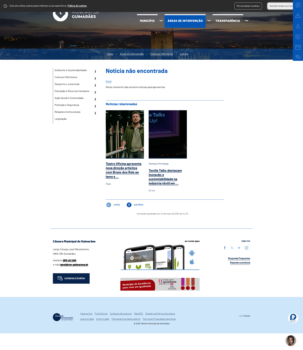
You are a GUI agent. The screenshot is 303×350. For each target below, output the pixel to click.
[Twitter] (232, 247)
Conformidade (102, 319)
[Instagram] (246, 247)
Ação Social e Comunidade (69, 98)
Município (147, 21)
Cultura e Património (161, 54)
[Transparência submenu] (246, 21)
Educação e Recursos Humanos (72, 91)
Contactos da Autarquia (121, 314)
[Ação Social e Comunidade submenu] (95, 99)
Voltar (117, 204)
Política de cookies (77, 6)
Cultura (184, 54)
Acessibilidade (87, 319)
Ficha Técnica (101, 314)
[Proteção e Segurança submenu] (95, 106)
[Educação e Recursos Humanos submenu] (95, 92)
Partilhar (138, 204)
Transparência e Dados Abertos (125, 319)
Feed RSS (138, 314)
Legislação (61, 119)
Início (110, 54)
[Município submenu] (161, 21)
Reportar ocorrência (240, 263)
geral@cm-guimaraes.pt (74, 264)
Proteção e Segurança (67, 105)
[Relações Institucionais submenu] (95, 113)
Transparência (228, 21)
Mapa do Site (86, 314)
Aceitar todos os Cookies (283, 6)
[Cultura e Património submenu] (95, 78)
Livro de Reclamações (63, 317)
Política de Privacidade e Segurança (159, 319)
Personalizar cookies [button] (248, 6)
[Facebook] (224, 247)
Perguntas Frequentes (239, 258)
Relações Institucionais (67, 112)
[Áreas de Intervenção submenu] (209, 21)
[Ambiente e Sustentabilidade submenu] (95, 71)
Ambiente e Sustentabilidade (71, 70)
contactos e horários (74, 278)
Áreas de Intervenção (185, 21)
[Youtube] (239, 247)
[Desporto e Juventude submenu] (95, 85)
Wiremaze (244, 316)
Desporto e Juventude (67, 84)
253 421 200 (69, 260)
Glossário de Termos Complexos (160, 314)
